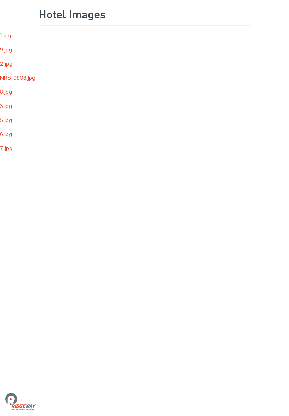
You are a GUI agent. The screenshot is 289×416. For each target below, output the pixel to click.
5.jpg (6, 120)
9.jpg (6, 49)
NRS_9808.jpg (17, 77)
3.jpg (6, 106)
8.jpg (6, 92)
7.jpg (6, 148)
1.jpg (5, 35)
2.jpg (6, 63)
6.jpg (6, 134)
